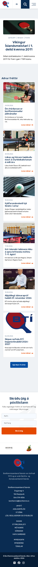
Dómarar (19, 531)
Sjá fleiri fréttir (19, 365)
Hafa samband (19, 534)
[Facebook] (19, 563)
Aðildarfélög (19, 509)
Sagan (19, 521)
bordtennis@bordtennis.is (19, 501)
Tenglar (19, 546)
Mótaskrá (19, 528)
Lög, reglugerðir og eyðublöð (19, 516)
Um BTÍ (19, 506)
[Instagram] (23, 563)
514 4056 (21, 498)
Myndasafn (19, 540)
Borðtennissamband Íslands (19, 464)
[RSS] (14, 563)
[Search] (25, 4)
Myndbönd (19, 543)
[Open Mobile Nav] (33, 4)
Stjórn (19, 512)
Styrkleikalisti (19, 524)
